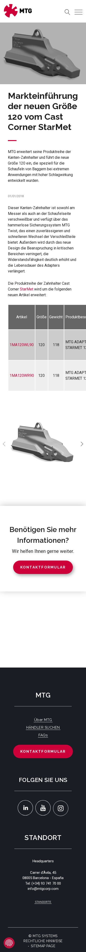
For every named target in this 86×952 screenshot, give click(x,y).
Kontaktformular (43, 751)
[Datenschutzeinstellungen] (9, 942)
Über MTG (43, 720)
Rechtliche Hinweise (43, 941)
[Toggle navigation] (78, 12)
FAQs (43, 735)
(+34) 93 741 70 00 (46, 883)
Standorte (43, 902)
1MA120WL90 (22, 345)
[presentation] (4, 444)
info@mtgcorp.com (43, 889)
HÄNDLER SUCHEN (43, 727)
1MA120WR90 (22, 375)
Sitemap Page (43, 946)
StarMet (26, 289)
